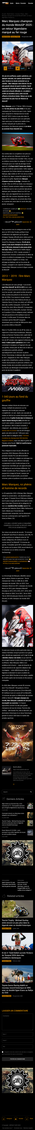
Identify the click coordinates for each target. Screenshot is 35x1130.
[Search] (31, 792)
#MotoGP (23, 209)
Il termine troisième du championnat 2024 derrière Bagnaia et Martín (15, 438)
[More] (29, 68)
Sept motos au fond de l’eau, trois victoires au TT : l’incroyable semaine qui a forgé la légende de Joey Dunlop (13, 806)
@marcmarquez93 (12, 557)
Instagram (9, 1118)
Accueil (4, 14)
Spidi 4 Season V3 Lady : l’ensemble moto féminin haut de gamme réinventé (9, 884)
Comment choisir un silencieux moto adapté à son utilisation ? (13, 814)
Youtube (21, 1118)
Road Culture (10, 14)
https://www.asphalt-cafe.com (21, 769)
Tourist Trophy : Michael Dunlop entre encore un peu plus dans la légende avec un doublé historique (13, 823)
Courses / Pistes (19, 14)
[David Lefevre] (6, 775)
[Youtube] (15, 1118)
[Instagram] (3, 1118)
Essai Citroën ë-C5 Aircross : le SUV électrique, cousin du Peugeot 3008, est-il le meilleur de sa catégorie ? (25, 886)
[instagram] (13, 783)
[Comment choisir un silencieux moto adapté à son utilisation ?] (30, 815)
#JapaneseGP (23, 561)
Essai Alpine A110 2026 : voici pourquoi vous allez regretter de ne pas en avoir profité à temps (13, 832)
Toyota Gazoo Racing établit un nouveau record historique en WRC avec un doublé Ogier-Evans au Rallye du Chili (17, 989)
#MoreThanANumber (10, 215)
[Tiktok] (26, 1118)
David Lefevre (17, 767)
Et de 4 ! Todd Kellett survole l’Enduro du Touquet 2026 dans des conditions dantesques (17, 955)
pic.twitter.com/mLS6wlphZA (13, 217)
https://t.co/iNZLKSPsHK (11, 563)
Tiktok (31, 1118)
